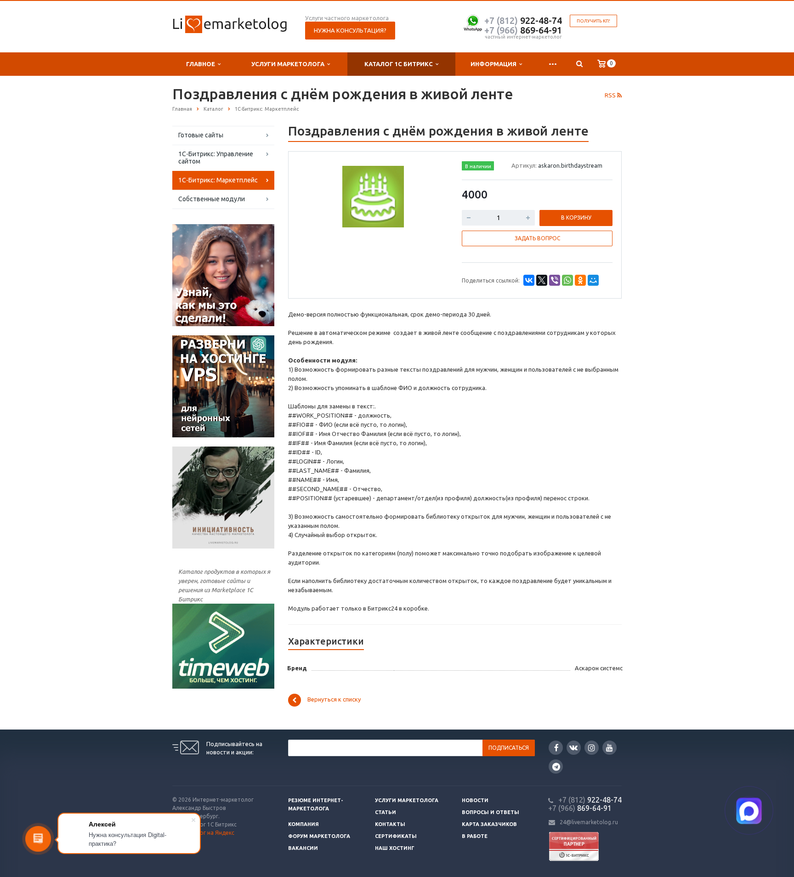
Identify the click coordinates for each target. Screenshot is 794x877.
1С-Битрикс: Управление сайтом (215, 157)
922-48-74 (523, 20)
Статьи (385, 812)
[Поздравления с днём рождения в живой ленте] (373, 196)
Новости (475, 800)
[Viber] (554, 280)
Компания (303, 824)
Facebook (556, 748)
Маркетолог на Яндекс (203, 833)
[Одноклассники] (580, 280)
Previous (315, 195)
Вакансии (303, 848)
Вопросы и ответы (490, 812)
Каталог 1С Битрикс (400, 64)
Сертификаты (396, 836)
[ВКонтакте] (528, 280)
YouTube (609, 748)
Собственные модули (211, 199)
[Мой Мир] (593, 280)
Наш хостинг (394, 848)
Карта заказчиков (489, 824)
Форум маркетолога (319, 836)
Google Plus (556, 766)
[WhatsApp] (567, 280)
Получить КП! (593, 20)
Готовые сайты (200, 135)
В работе (475, 836)
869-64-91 (523, 30)
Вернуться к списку (334, 699)
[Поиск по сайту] (579, 64)
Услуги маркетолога (289, 64)
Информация (495, 64)
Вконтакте (574, 748)
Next (431, 195)
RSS (611, 95)
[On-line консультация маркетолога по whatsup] (473, 22)
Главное (202, 64)
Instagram (591, 748)
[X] (541, 280)
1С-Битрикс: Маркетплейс (218, 180)
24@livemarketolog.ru (589, 822)
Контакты (390, 824)
